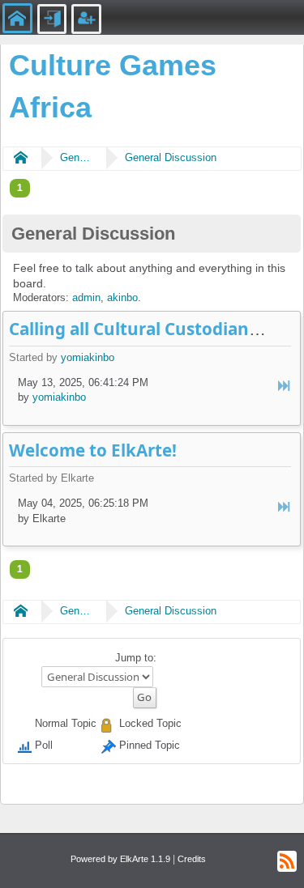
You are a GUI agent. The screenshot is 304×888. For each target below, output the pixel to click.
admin (86, 297)
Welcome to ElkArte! (93, 450)
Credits (192, 859)
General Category (76, 157)
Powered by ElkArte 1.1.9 (120, 859)
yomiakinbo (87, 357)
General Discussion (170, 157)
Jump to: (135, 658)
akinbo (122, 297)
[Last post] (285, 386)
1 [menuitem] (20, 187)
